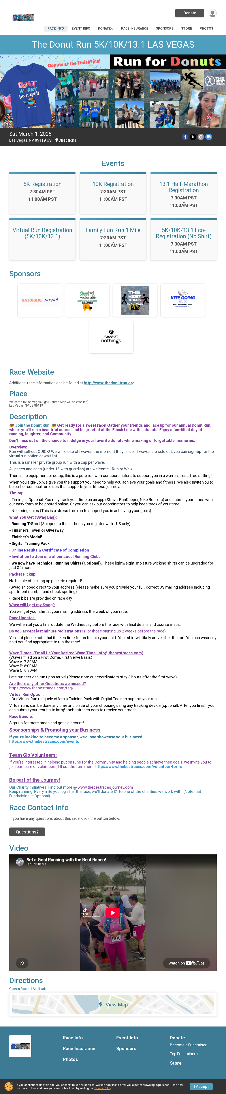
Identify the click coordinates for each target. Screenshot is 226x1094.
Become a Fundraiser (188, 1045)
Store (186, 28)
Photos (206, 28)
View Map (117, 1005)
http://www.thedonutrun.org (109, 383)
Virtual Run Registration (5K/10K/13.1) (42, 233)
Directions (67, 140)
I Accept (201, 1086)
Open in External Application (28, 989)
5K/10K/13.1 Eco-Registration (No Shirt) (184, 233)
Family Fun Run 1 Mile (113, 230)
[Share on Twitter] (193, 137)
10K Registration (113, 184)
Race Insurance (134, 28)
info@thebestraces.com (120, 653)
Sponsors (164, 28)
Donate (189, 13)
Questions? (27, 832)
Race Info (55, 28)
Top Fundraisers (184, 1054)
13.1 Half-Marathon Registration (183, 187)
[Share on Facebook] (185, 137)
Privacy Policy (102, 1088)
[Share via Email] (201, 137)
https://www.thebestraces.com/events (44, 741)
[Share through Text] (208, 137)
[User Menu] (213, 13)
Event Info (81, 28)
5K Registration (42, 184)
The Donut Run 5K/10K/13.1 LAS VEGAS (113, 44)
